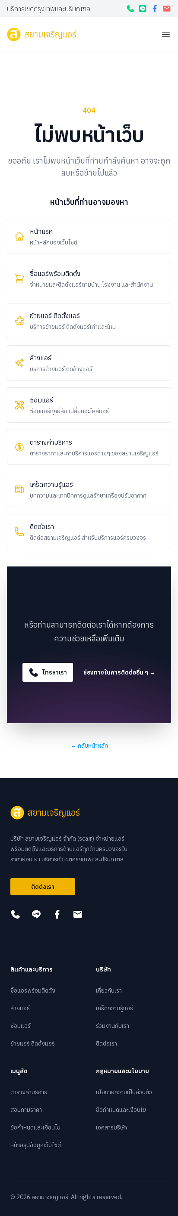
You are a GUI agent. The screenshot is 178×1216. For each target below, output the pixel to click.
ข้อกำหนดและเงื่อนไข (35, 1127)
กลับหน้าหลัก (89, 745)
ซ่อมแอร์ (20, 1026)
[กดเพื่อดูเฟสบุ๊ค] (154, 8)
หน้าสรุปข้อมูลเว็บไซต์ (35, 1145)
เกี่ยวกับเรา (109, 990)
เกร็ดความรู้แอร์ (114, 1008)
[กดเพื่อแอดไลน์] (142, 8)
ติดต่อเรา (42, 887)
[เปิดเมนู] (166, 34)
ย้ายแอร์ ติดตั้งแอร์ (32, 1043)
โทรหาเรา (54, 672)
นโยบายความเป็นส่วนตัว (124, 1092)
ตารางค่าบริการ (28, 1092)
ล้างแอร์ (20, 1008)
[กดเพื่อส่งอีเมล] (166, 8)
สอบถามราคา (26, 1110)
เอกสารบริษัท (111, 1127)
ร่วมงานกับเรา (112, 1026)
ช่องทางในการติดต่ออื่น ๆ (119, 672)
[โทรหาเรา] (130, 8)
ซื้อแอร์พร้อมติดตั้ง (32, 990)
